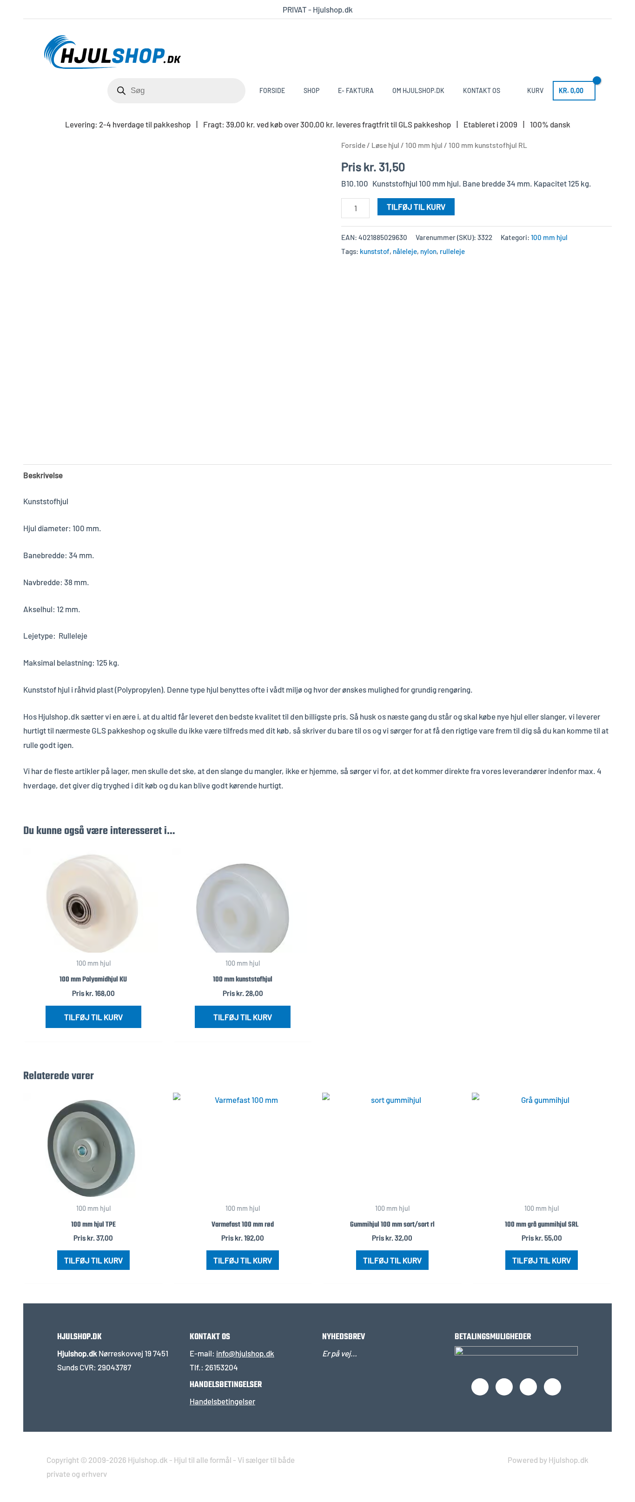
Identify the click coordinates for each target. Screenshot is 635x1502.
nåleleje (405, 251)
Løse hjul (385, 144)
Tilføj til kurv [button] (93, 1016)
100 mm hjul (424, 144)
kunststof (375, 251)
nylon (428, 251)
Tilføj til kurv (416, 206)
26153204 (221, 1367)
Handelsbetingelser (222, 1401)
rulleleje (452, 251)
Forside (353, 144)
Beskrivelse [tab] (43, 475)
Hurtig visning (93, 943)
